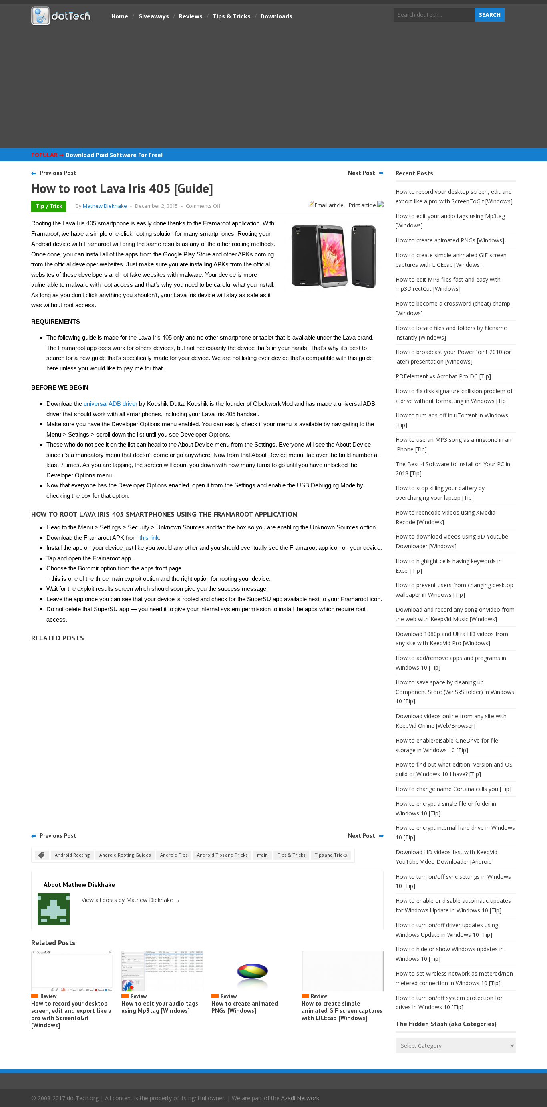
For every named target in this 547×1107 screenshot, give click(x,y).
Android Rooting (72, 855)
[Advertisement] (273, 86)
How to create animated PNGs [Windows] (244, 1007)
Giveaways (153, 16)
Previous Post (58, 173)
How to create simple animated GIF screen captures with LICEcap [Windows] (342, 1011)
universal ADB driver (110, 403)
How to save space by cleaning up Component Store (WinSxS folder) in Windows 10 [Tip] (455, 691)
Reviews (191, 16)
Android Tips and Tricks (222, 855)
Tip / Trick (48, 206)
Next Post (361, 173)
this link (149, 537)
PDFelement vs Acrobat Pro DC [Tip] (443, 376)
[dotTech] (61, 21)
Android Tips (173, 855)
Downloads (276, 16)
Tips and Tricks (331, 855)
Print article (363, 205)
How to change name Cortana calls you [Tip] (453, 789)
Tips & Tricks (232, 16)
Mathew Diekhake (105, 205)
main (262, 855)
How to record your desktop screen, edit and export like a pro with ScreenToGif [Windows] (71, 1014)
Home (119, 16)
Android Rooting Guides (125, 855)
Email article (329, 205)
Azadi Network (300, 1098)
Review (48, 996)
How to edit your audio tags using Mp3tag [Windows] (159, 1007)
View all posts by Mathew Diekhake (131, 900)
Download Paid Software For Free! (114, 155)
